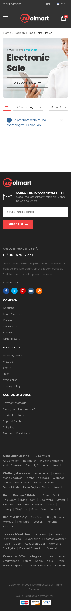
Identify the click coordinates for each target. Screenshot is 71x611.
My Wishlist (10, 380)
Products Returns (14, 415)
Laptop (50, 556)
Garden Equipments (30, 504)
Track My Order (12, 355)
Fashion (20, 33)
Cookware (46, 500)
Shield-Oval (39, 509)
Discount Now (25, 82)
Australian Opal (35, 544)
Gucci (17, 544)
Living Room (28, 500)
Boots (37, 482)
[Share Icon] (6, 291)
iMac (62, 556)
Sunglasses (22, 482)
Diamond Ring (12, 539)
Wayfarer (21, 509)
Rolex (6, 544)
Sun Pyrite (9, 548)
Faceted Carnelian (31, 548)
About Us (8, 308)
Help (6, 374)
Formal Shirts (11, 487)
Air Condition (11, 461)
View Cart (9, 362)
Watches (58, 478)
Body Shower (55, 517)
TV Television (42, 456)
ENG (63, 4)
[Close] (61, 120)
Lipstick (38, 522)
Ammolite (55, 544)
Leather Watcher (55, 539)
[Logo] (34, 18)
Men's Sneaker (12, 478)
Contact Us (10, 326)
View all (57, 465)
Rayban (50, 482)
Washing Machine (51, 461)
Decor (50, 504)
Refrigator (29, 461)
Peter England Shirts (36, 487)
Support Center (13, 421)
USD (48, 4)
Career (7, 320)
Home (7, 33)
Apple (39, 561)
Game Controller (40, 565)
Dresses (58, 473)
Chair (56, 495)
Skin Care (37, 517)
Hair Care (23, 522)
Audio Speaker (12, 465)
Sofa (46, 495)
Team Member (12, 314)
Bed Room (9, 500)
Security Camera (37, 465)
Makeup (8, 522)
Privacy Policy (11, 386)
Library (7, 509)
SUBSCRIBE (15, 224)
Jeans (7, 482)
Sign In (7, 367)
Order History (11, 339)
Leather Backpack (37, 478)
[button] (5, 18)
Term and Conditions (16, 433)
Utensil (61, 500)
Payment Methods (14, 403)
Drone (61, 561)
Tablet (27, 561)
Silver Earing (32, 539)
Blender (8, 504)
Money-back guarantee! (19, 409)
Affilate (7, 332)
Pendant (56, 534)
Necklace (41, 534)
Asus (50, 561)
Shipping (8, 427)
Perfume (52, 522)
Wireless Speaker (14, 565)
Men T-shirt (42, 473)
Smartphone (11, 561)
